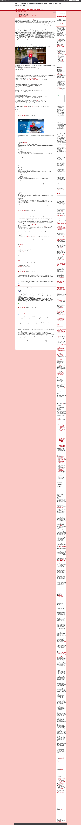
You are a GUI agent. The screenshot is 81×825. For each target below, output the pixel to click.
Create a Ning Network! (8, 0)
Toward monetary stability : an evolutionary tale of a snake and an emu (61, 293)
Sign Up (64, 0)
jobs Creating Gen (60, 793)
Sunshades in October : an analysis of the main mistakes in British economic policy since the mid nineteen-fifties (61, 228)
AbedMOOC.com (60, 652)
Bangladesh (20, 330)
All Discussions (17, 11)
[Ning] (2, 1)
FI (62, 61)
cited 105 (58, 218)
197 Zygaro (25, 106)
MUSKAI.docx (59, 87)
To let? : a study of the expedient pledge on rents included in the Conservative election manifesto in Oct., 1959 (61, 289)
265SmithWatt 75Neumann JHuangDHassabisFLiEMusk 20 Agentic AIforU (38, 4)
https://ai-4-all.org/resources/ (28, 326)
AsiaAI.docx (58, 39)
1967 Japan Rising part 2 (61, 424)
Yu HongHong (20, 266)
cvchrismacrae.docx (61, 68)
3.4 (60, 189)
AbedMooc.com (60, 547)
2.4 (57, 193)
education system (62, 810)
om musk (22, 251)
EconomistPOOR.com (60, 525)
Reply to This (17, 111)
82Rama (28, 79)
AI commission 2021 (60, 45)
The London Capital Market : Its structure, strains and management (61, 311)
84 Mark (20, 237)
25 (57, 334)
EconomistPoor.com (62, 653)
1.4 (58, 198)
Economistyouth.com (60, 655)
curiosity (59, 529)
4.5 (62, 184)
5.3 (59, 180)
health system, (62, 809)
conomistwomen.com (60, 507)
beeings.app (59, 821)
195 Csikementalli (34, 106)
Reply (19, 208)
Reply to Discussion (18, 347)
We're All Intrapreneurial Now (60, 457)
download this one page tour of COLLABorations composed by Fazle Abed (61, 560)
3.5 (62, 189)
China (63, 785)
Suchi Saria (36, 79)
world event (60, 549)
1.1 (64, 197)
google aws (63, 72)
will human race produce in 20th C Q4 (61, 459)
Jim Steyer (37, 100)
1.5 (60, 198)
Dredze (22, 237)
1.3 (57, 198)
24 (61, 331)
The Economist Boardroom (60, 789)
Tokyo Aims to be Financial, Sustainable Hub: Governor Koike (28, 224)
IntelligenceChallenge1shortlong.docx (33, 19)
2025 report (58, 419)
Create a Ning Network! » (61, 16)
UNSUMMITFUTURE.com (60, 103)
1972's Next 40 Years (61, 768)
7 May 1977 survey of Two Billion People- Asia (62, 427)
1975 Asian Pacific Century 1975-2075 (63, 430)
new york (58, 597)
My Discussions (23, 11)
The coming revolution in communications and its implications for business (61, 315)
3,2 (58, 189)
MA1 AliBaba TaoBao (60, 764)
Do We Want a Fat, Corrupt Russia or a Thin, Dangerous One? (61, 264)
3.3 (59, 189)
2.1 (62, 192)
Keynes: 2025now (59, 792)
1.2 (65, 197)
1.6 (61, 198)
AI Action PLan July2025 (60, 46)
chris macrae (25, 15)
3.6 (63, 189)
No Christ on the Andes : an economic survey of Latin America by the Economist (61, 281)
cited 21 (58, 222)
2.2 (63, 192)
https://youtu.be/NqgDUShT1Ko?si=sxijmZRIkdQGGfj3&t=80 (28, 313)
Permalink (18, 115)
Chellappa (31, 79)
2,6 (59, 193)
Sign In (67, 0)
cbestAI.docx (33, 78)
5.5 (61, 180)
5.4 (60, 180)
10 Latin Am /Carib (61, 602)
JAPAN (63, 403)
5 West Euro (60, 595)
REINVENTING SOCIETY (61, 355)
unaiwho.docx (59, 88)
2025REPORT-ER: (59, 74)
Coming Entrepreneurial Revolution (61, 454)
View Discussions (23, 16)
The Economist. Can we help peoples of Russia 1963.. (62, 435)
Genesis (62, 60)
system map (58, 52)
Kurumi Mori (47, 226)
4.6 (63, 184)
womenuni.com (61, 758)
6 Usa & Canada (60, 596)
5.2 (58, 180)
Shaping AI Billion (59, 47)
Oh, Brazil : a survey (60, 284)
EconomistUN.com (61, 654)
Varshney (25, 105)
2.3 (65, 192)
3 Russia (59, 593)
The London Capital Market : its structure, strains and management (61, 224)
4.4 (60, 184)
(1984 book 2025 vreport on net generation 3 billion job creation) (61, 462)
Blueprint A (25, 142)
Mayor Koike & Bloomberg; (27, 322)
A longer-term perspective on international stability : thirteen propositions (61, 319)
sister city (62, 819)
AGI (62, 71)
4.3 (59, 184)
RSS (15, 349)
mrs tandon (20, 267)
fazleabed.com (60, 757)
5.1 (57, 180)
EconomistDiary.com (60, 816)
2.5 (58, 193)
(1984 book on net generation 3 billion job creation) (61, 778)
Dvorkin (33, 237)
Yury (31, 237)
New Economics (59, 642)
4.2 (58, 184)
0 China (59, 589)
